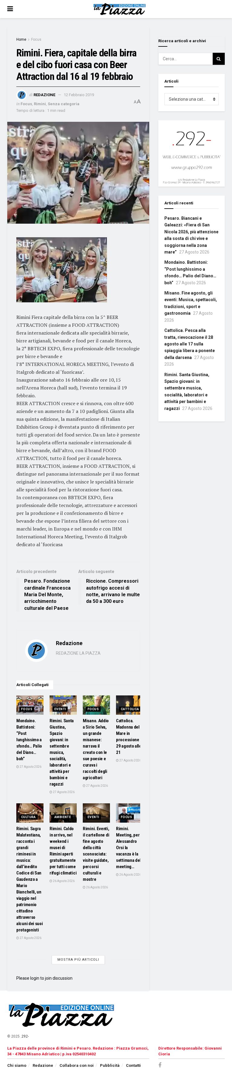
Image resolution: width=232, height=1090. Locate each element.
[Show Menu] (10, 9)
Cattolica (130, 709)
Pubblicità (110, 1065)
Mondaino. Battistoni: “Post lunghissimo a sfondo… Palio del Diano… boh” (29, 739)
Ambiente (62, 817)
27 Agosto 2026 (30, 766)
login (34, 978)
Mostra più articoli (78, 960)
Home (21, 39)
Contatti (133, 1065)
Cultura (28, 817)
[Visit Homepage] (120, 9)
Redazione (44, 95)
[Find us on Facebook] (159, 1065)
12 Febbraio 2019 (79, 95)
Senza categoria (63, 104)
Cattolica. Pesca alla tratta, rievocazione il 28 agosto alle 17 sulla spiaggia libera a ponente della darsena (189, 344)
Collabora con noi (77, 1065)
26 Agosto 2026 (63, 881)
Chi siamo (16, 1065)
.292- (25, 1036)
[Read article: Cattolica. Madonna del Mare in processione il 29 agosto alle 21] (129, 705)
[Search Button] (219, 59)
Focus (36, 39)
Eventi (60, 709)
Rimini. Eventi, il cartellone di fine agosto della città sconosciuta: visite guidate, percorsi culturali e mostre (96, 854)
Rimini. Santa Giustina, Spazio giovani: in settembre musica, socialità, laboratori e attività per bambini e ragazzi (62, 752)
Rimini (40, 104)
